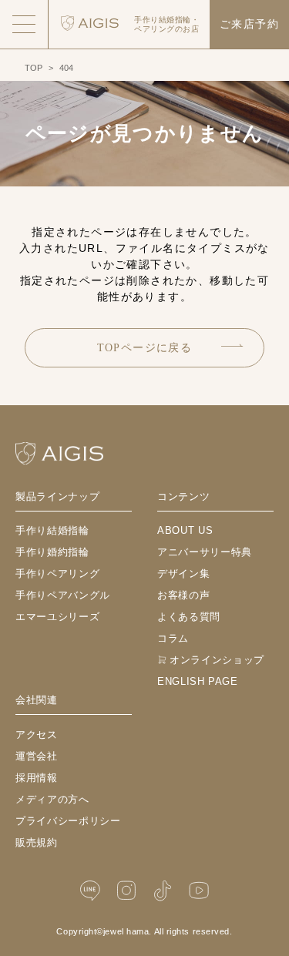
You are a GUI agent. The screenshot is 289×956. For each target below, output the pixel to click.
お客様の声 (183, 595)
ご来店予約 (249, 24)
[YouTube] (199, 891)
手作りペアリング (57, 573)
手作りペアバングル (62, 595)
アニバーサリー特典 (204, 552)
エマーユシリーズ (57, 616)
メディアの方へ (52, 799)
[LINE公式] (90, 891)
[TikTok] (162, 891)
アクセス (36, 734)
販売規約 (36, 842)
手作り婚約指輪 (52, 552)
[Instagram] (126, 891)
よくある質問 (188, 616)
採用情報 (36, 777)
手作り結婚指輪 (52, 530)
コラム (173, 638)
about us (185, 530)
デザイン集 (183, 573)
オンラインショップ (217, 660)
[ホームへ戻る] (59, 453)
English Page (197, 681)
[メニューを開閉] (24, 24)
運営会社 (36, 756)
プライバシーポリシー (68, 821)
